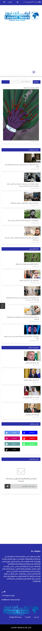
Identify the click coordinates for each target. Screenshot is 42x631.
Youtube (31, 438)
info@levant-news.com (10, 600)
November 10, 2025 (34, 341)
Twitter (14, 432)
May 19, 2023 (36, 365)
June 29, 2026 (35, 266)
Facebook (31, 432)
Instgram (14, 438)
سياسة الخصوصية (15, 617)
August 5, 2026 (35, 205)
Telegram (14, 444)
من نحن (36, 617)
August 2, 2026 (35, 223)
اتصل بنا (27, 617)
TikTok (14, 449)
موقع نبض (32, 444)
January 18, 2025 (34, 141)
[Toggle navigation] (33, 72)
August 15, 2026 (35, 169)
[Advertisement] (21, 47)
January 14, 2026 (34, 283)
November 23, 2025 (34, 321)
